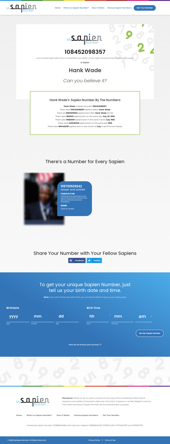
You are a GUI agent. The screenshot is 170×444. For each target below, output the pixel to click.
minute (114, 323)
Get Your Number (111, 415)
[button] (77, 260)
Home (57, 8)
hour (89, 323)
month (34, 323)
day (57, 323)
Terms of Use (110, 440)
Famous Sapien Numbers (119, 8)
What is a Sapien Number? (76, 8)
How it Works (98, 8)
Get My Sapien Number (150, 333)
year (8, 323)
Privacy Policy (94, 440)
